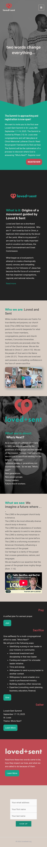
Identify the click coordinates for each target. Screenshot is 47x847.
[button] (11, 283)
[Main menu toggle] (41, 8)
